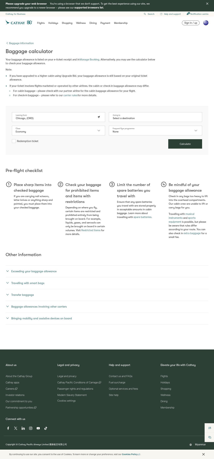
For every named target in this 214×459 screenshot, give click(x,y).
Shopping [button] (67, 23)
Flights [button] (41, 23)
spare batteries (142, 217)
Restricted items (90, 230)
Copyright (10, 444)
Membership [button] (121, 23)
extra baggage (192, 233)
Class (18, 128)
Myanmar (200, 444)
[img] (207, 4)
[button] (100, 130)
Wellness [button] (81, 23)
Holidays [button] (53, 23)
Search (151, 14)
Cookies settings (66, 400)
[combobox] (55, 118)
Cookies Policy (130, 454)
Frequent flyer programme (123, 128)
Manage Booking (89, 59)
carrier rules (70, 95)
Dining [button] (93, 23)
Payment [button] (105, 23)
